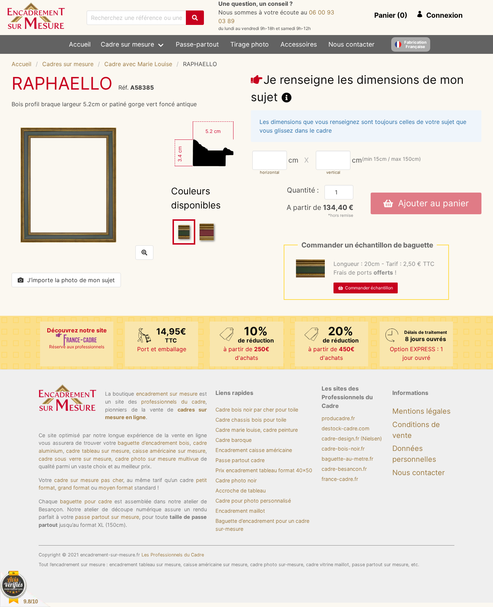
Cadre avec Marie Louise (138, 64)
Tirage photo (249, 44)
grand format (74, 488)
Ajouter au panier (431, 203)
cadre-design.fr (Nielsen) (352, 438)
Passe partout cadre (240, 460)
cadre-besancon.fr (344, 469)
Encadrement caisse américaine (253, 450)
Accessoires (298, 44)
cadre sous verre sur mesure (75, 459)
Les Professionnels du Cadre (172, 555)
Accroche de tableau (240, 490)
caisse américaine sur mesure (168, 451)
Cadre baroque (233, 440)
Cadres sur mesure (67, 64)
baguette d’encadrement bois (153, 443)
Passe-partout (197, 44)
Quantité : (303, 190)
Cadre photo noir (236, 480)
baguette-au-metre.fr (347, 459)
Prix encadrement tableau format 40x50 (263, 470)
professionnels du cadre (173, 402)
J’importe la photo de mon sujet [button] (71, 280)
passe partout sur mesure (107, 517)
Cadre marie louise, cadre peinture (256, 430)
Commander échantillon (368, 287)
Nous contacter (351, 44)
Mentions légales (421, 411)
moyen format (116, 488)
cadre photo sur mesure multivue (156, 459)
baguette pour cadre (86, 501)
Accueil (80, 44)
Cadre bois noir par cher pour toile (256, 409)
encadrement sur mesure (166, 394)
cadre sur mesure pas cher (88, 480)
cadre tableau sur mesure (97, 451)
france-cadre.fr (340, 479)
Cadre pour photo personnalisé (253, 501)
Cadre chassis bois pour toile (250, 420)
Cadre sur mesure (127, 44)
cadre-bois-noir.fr (343, 448)
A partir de (320, 207)
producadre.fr (338, 418)
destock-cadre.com (346, 428)
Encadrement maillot (240, 511)
